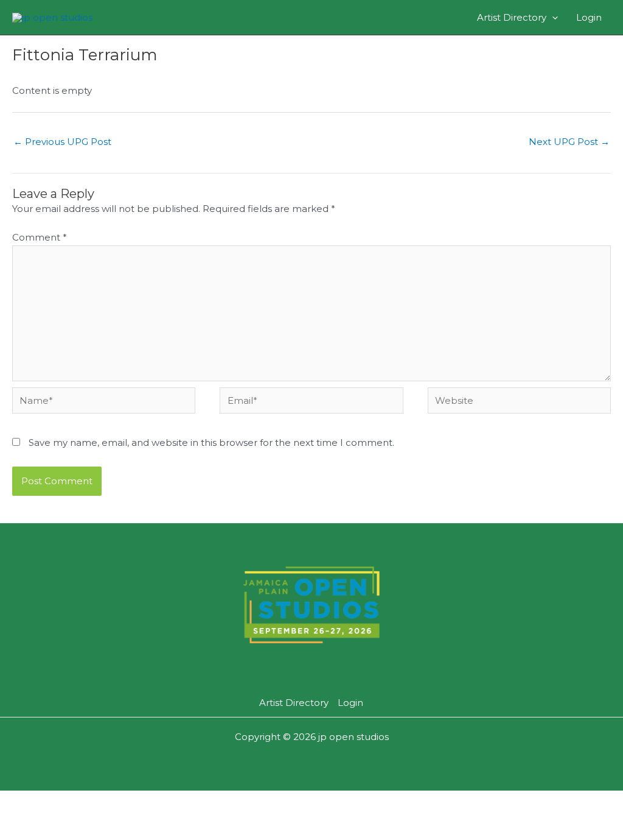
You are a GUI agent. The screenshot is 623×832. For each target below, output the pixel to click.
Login (589, 17)
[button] (552, 17)
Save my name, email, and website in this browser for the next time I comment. (211, 442)
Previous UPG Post (62, 141)
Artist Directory (511, 17)
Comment (39, 237)
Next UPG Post (569, 141)
